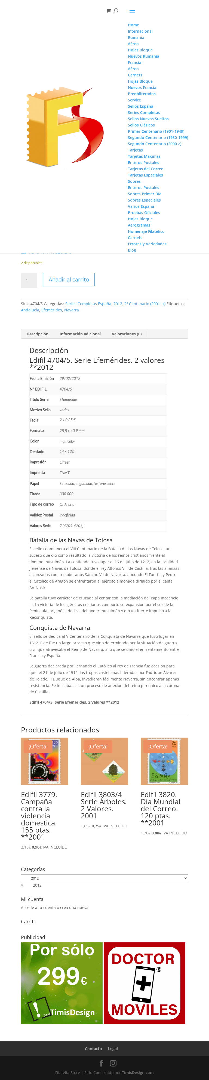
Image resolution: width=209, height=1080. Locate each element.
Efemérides (51, 309)
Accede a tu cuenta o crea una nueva (54, 907)
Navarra (71, 309)
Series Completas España (88, 303)
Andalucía (30, 309)
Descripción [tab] (37, 333)
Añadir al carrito (69, 279)
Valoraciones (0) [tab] (127, 333)
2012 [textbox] (31, 885)
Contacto (93, 1048)
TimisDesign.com (138, 1072)
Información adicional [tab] (80, 333)
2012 (117, 303)
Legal (113, 1048)
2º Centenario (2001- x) (144, 303)
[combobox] (31, 885)
